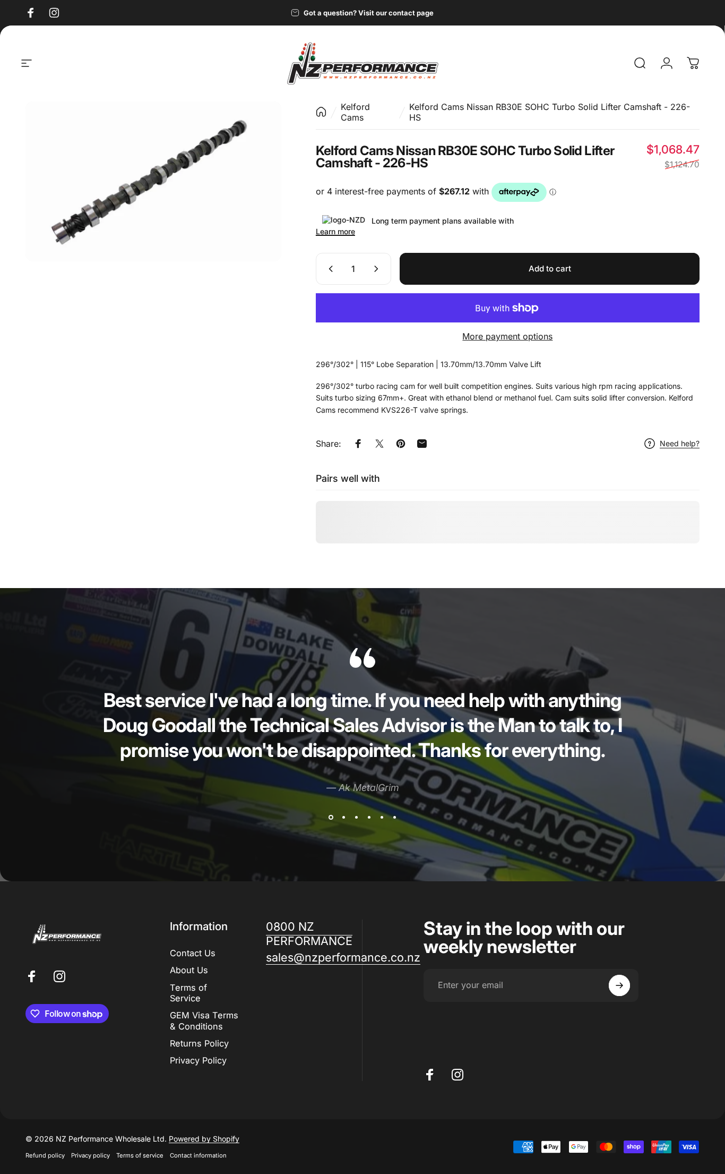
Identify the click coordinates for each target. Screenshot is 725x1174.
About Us (189, 970)
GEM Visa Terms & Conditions (204, 1021)
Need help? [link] (680, 443)
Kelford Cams (355, 112)
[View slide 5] (381, 817)
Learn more (335, 231)
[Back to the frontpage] (321, 111)
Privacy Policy (198, 1061)
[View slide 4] (368, 817)
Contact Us (192, 953)
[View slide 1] (330, 817)
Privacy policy (90, 1155)
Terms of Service (188, 992)
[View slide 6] (394, 817)
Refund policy (45, 1155)
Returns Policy (199, 1043)
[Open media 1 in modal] (153, 181)
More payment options (507, 336)
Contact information (198, 1155)
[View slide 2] (343, 817)
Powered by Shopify (204, 1138)
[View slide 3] (356, 817)
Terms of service (139, 1155)
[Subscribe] (619, 985)
